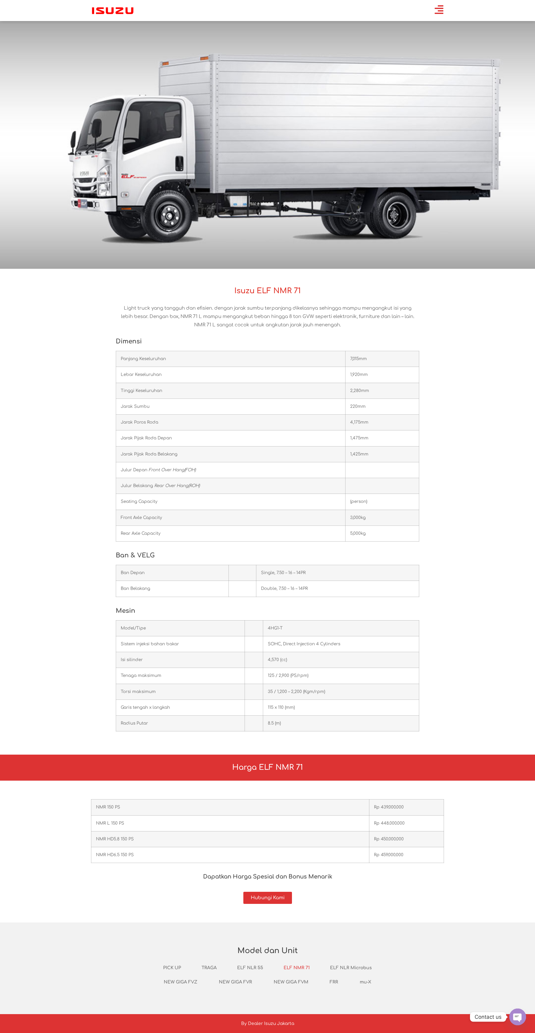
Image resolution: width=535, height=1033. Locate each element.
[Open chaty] (517, 1017)
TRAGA (209, 967)
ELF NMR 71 (297, 967)
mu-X (365, 982)
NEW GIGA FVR (235, 982)
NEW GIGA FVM (291, 982)
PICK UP (172, 967)
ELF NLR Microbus (351, 967)
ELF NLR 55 (250, 967)
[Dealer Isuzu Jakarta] (112, 11)
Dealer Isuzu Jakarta (271, 1023)
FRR (334, 982)
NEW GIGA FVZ (180, 982)
